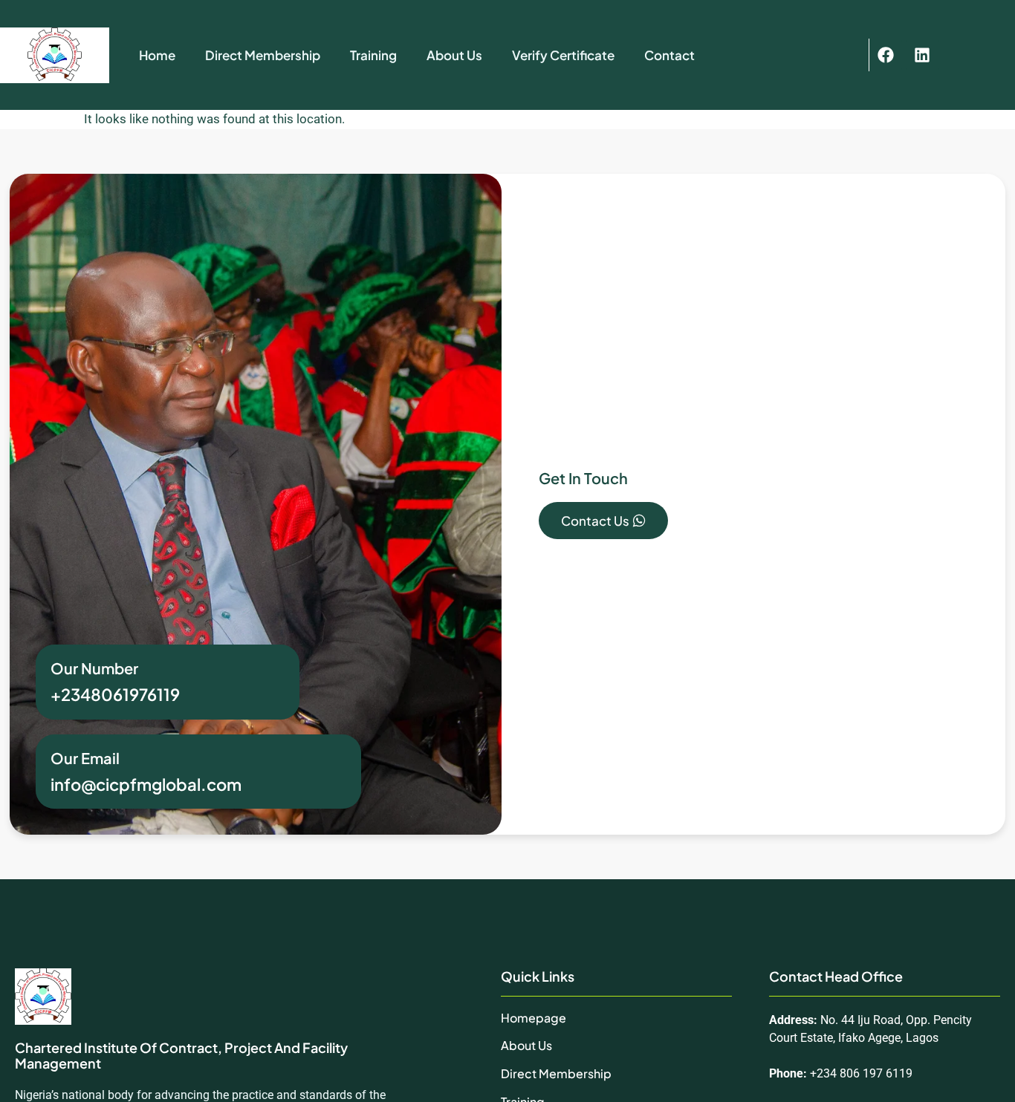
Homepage (533, 1018)
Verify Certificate (563, 55)
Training (373, 55)
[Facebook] (885, 55)
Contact (669, 55)
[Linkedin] (922, 55)
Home (157, 55)
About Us (454, 55)
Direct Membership (262, 55)
